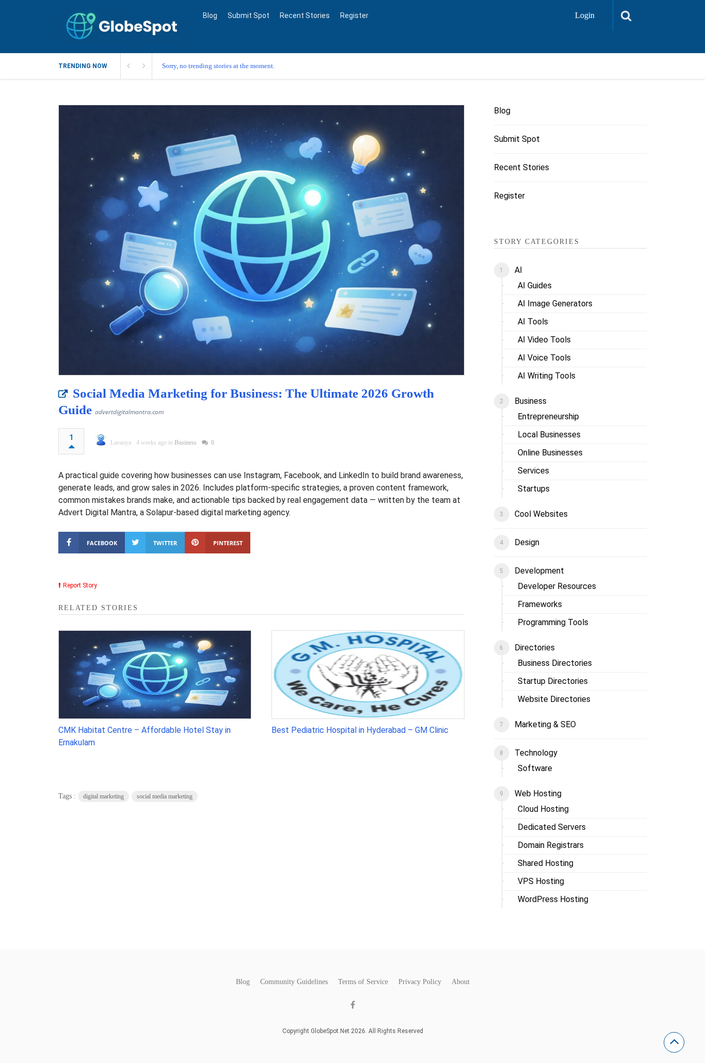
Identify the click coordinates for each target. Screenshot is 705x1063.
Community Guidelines (294, 982)
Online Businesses (550, 452)
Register (354, 15)
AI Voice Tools (544, 358)
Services (533, 471)
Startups (534, 489)
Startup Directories (553, 681)
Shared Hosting (545, 863)
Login (585, 15)
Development (539, 571)
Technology (536, 753)
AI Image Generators (555, 303)
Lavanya (120, 442)
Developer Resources (557, 586)
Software (535, 768)
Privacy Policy (419, 982)
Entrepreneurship (548, 416)
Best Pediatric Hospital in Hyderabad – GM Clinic (359, 730)
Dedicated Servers (552, 827)
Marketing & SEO (545, 724)
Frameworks (540, 604)
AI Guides (535, 285)
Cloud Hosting (543, 809)
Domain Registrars (551, 845)
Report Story (80, 585)
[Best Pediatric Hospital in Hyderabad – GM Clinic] (368, 674)
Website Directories (554, 699)
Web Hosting (538, 793)
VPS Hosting (541, 881)
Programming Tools (553, 622)
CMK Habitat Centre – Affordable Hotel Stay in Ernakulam (144, 736)
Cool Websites (541, 514)
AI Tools (533, 321)
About (461, 982)
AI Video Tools (544, 340)
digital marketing (103, 796)
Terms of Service (363, 982)
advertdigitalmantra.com (129, 411)
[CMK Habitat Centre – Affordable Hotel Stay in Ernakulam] (155, 674)
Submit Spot (248, 15)
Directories (535, 647)
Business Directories (555, 663)
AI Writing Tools (546, 376)
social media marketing (165, 796)
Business (185, 442)
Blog (210, 15)
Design (527, 542)
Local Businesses (549, 434)
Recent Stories (305, 15)
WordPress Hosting (553, 899)
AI (518, 270)
